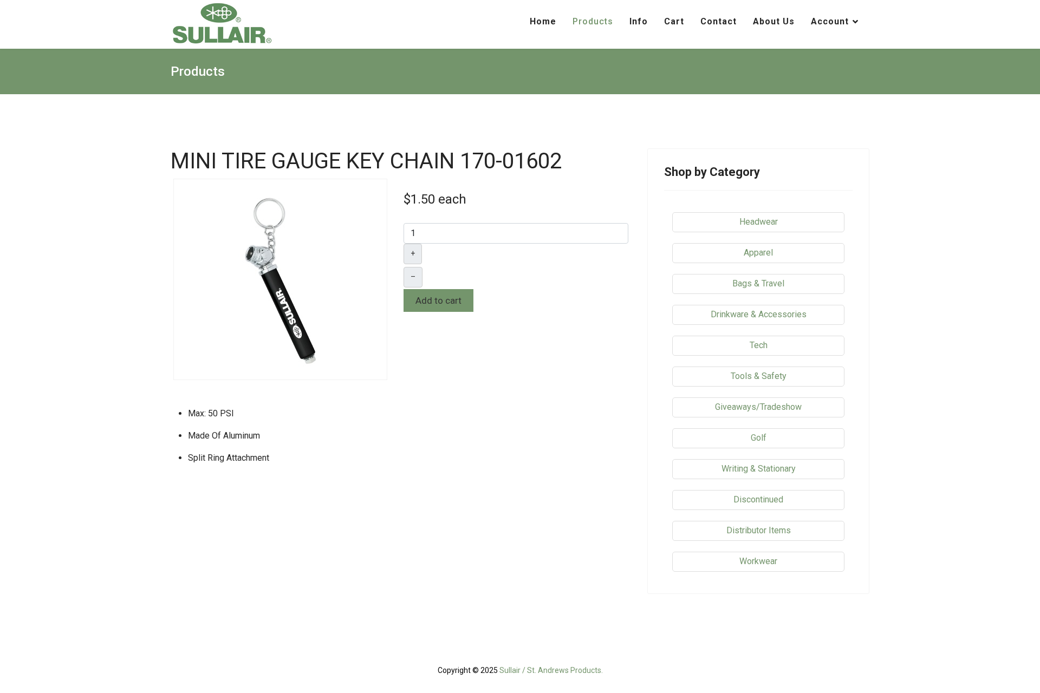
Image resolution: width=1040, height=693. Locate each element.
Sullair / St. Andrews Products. (551, 670)
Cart (674, 21)
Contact (718, 21)
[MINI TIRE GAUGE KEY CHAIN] (280, 278)
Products (593, 21)
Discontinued (758, 499)
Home (543, 21)
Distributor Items (758, 530)
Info (638, 21)
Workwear (758, 561)
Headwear (758, 222)
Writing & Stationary (759, 468)
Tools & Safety (758, 376)
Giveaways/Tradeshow (758, 407)
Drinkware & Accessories (759, 314)
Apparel (758, 252)
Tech (759, 345)
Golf (758, 438)
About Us (774, 21)
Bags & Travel (758, 283)
